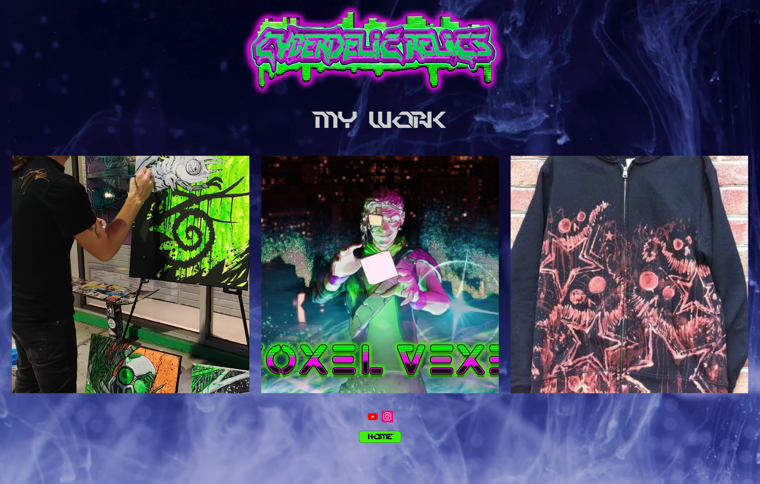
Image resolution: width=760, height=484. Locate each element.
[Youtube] (373, 416)
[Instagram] (387, 416)
